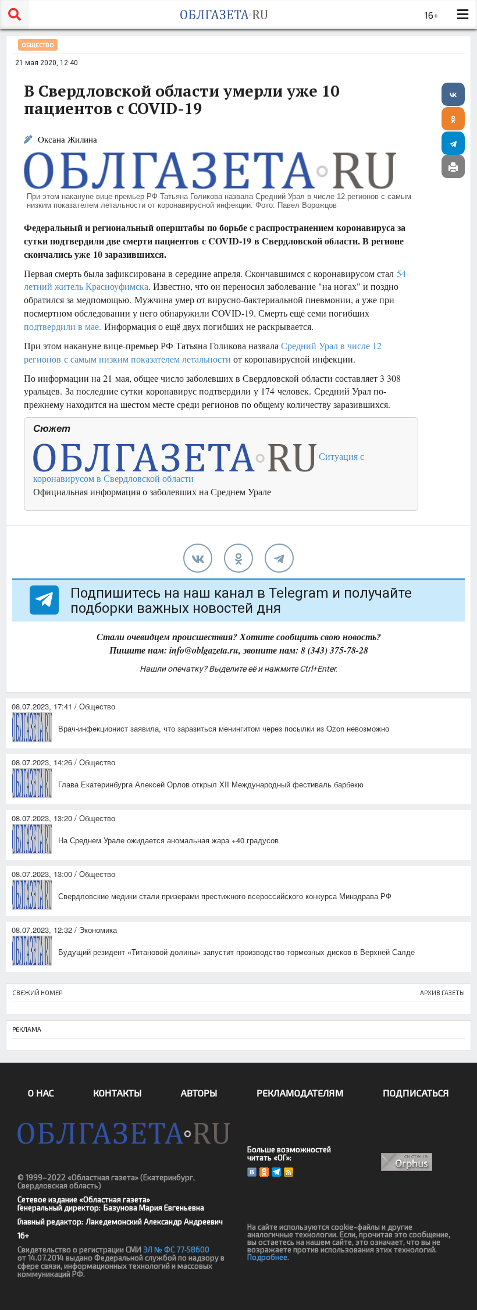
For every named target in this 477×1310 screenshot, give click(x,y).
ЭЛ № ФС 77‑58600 (176, 1249)
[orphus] (407, 1162)
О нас (41, 1092)
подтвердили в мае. (62, 326)
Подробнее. (268, 1257)
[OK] (264, 1172)
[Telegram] (453, 143)
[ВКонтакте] (453, 94)
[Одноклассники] (453, 118)
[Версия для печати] (453, 166)
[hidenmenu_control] (462, 14)
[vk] (197, 558)
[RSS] (288, 1172)
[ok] (238, 558)
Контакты (117, 1092)
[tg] (279, 558)
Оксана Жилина (67, 139)
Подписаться (416, 1092)
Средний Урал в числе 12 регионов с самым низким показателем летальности (203, 352)
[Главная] (224, 14)
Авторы (199, 1092)
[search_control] (14, 14)
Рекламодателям (300, 1092)
